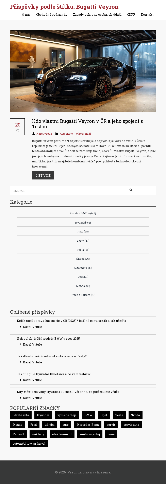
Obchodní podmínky (51, 14)
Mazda (83, 286)
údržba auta (21, 415)
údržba (49, 425)
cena (111, 434)
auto (66, 425)
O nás (26, 14)
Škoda (83, 258)
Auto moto (66, 133)
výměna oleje (67, 415)
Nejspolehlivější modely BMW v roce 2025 (48, 338)
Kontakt (147, 14)
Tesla (83, 250)
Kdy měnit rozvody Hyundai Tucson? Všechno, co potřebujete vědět (68, 392)
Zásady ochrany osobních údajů (97, 14)
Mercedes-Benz (88, 425)
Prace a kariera (83, 295)
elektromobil (62, 434)
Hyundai (83, 222)
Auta (83, 231)
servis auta (131, 425)
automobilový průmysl (29, 443)
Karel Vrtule (44, 133)
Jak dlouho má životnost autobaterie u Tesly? (52, 356)
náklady (38, 434)
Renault (18, 434)
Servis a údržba (83, 213)
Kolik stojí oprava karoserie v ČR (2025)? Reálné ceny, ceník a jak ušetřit (71, 321)
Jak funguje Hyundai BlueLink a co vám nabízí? (53, 374)
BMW (83, 240)
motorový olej (90, 434)
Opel (83, 277)
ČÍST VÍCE (43, 175)
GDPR (131, 14)
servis (111, 425)
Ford (33, 425)
